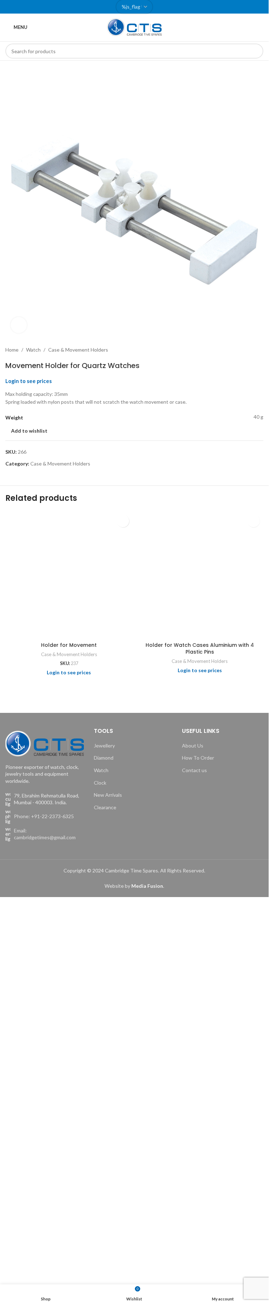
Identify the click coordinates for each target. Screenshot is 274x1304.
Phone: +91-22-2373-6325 (44, 816)
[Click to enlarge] (19, 325)
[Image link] (44, 743)
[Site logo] (134, 27)
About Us (192, 745)
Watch (33, 350)
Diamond (103, 758)
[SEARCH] (255, 51)
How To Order (198, 758)
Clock (100, 783)
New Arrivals (108, 795)
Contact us (194, 770)
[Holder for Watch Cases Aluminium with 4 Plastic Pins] (200, 575)
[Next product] (259, 350)
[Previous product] (242, 350)
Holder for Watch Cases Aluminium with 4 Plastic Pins (200, 648)
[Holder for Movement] (69, 575)
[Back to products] (250, 350)
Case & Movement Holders (78, 350)
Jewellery (104, 745)
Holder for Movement (69, 645)
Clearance (105, 807)
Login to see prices (28, 381)
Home (12, 350)
